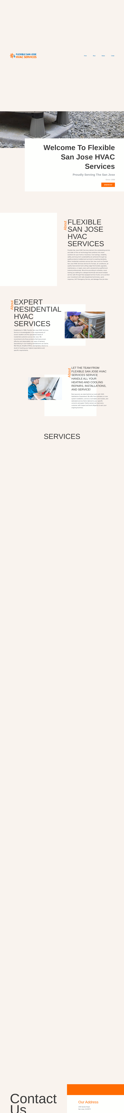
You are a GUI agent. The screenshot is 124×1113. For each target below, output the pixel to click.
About (94, 55)
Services (103, 55)
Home (85, 55)
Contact (112, 55)
